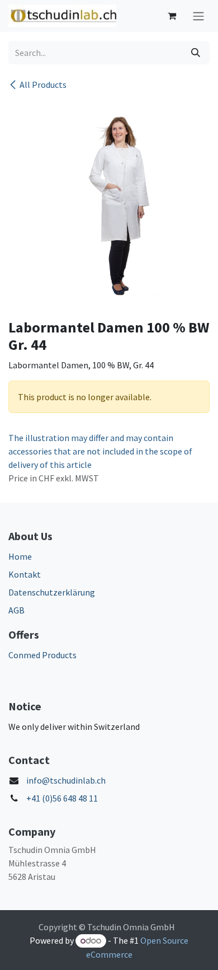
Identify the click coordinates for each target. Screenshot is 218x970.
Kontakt (24, 574)
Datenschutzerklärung (51, 592)
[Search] (196, 52)
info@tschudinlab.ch (66, 780)
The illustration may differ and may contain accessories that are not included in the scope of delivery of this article (100, 451)
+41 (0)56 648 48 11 (62, 798)
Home (20, 556)
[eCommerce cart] (171, 15)
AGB (16, 610)
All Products (43, 84)
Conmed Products (42, 654)
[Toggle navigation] (198, 15)
